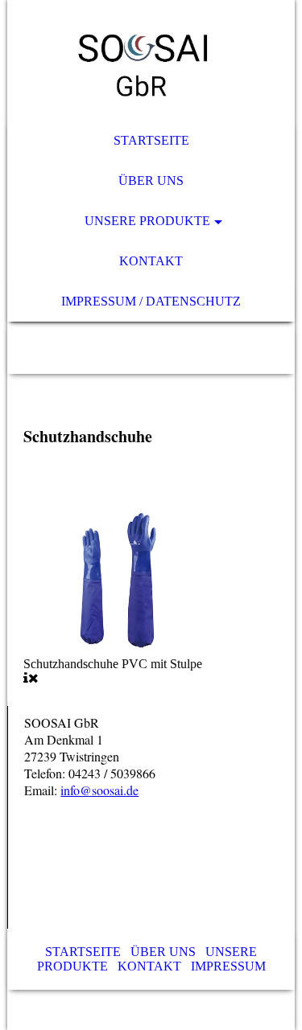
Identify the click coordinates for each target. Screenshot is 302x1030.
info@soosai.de (99, 790)
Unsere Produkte (147, 221)
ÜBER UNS (163, 951)
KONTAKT (149, 966)
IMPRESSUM (228, 966)
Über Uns (151, 180)
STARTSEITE (83, 951)
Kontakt (151, 261)
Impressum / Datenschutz (151, 301)
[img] (150, 60)
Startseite (151, 140)
